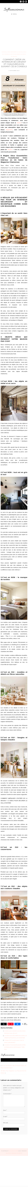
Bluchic (8, 1153)
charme (9, 149)
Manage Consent (16, 1153)
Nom (5, 1110)
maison (19, 122)
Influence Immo (13, 1150)
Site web (5, 1122)
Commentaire (7, 1093)
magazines (9, 129)
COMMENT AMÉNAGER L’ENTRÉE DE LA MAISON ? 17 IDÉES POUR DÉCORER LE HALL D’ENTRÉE (14, 801)
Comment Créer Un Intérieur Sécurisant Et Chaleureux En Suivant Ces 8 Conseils (14, 63)
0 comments (14, 1059)
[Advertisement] (14, 31)
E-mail (5, 1116)
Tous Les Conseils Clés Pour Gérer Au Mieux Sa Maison (14, 54)
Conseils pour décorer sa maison (12, 51)
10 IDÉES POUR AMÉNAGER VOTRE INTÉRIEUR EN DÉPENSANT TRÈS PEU (15, 1047)
